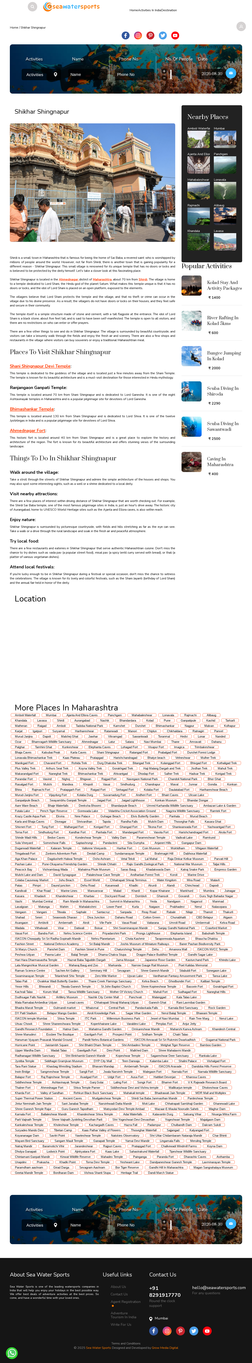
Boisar (98, 928)
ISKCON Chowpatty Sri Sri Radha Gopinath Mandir (48, 938)
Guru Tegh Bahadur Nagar (216, 896)
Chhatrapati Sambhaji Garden (184, 1103)
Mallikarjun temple (180, 1087)
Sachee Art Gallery (67, 970)
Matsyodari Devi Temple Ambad (124, 1109)
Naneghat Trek (58, 773)
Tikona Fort (155, 827)
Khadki (133, 885)
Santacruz (103, 912)
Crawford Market (216, 928)
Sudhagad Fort (187, 991)
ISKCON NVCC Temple (212, 949)
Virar (61, 928)
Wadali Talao (59, 1050)
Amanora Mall (178, 949)
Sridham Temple (152, 1034)
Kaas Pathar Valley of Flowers (101, 1130)
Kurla (135, 906)
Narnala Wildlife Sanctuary (215, 1071)
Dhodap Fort (146, 773)
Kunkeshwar (70, 747)
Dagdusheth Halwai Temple (64, 858)
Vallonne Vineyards (94, 848)
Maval (174, 784)
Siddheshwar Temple (28, 1082)
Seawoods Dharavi (65, 917)
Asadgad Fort (88, 1077)
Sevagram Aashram (92, 1167)
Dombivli (140, 896)
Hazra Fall (130, 1125)
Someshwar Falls (54, 842)
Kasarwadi (112, 885)
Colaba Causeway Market (31, 880)
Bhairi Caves (170, 795)
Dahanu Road (124, 917)
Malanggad (159, 997)
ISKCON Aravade (170, 1066)
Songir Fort (144, 1082)
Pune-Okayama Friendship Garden (64, 864)
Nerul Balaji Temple (173, 1013)
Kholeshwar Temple (66, 1125)
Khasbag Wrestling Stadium (64, 1066)
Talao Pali (21, 981)
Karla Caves (78, 752)
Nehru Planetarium (103, 938)
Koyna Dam (214, 1146)
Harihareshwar (84, 731)
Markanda (114, 965)
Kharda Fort (22, 1093)
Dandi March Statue (161, 1172)
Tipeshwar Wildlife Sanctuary (187, 1151)
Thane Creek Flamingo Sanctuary (110, 981)
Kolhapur (229, 725)
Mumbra (208, 890)
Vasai (106, 784)
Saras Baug (128, 869)
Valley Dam (119, 837)
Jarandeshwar (84, 1146)
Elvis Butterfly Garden (145, 816)
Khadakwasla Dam (158, 869)
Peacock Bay (23, 869)
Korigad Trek (223, 773)
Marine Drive (196, 874)
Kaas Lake (112, 1151)
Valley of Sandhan (51, 1093)
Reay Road (149, 912)
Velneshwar (182, 757)
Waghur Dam (217, 1109)
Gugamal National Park (221, 1039)
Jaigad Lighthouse (133, 800)
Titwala (61, 912)
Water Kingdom (167, 880)
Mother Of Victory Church (126, 991)
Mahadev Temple (112, 1156)
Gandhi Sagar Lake (200, 954)
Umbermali (202, 922)
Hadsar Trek (197, 773)
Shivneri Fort (23, 827)
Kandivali (21, 890)
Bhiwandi (45, 986)
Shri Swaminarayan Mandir (130, 928)
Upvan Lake (135, 976)
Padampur (154, 1125)
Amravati (195, 741)
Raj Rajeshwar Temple (55, 1077)
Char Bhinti (219, 1135)
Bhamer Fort (170, 1082)
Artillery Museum (67, 997)
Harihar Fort (124, 848)
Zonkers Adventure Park (61, 853)
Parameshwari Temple (151, 837)
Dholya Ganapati (25, 1151)
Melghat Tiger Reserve (175, 1045)
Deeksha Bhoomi (90, 805)
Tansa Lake (219, 976)
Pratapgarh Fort (70, 789)
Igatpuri (37, 731)
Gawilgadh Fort (86, 1050)
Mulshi (47, 784)
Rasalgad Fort (24, 784)
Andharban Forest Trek (145, 874)
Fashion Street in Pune (89, 949)
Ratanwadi (111, 731)
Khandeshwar (64, 896)
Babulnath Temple (213, 933)
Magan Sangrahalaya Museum (213, 1167)
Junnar (193, 784)
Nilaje (189, 912)
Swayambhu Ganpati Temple (68, 800)
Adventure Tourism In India (123, 1315)
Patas (18, 885)
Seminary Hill (98, 970)
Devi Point (113, 1050)
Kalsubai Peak (51, 752)
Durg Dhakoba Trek (109, 763)
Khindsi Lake (227, 960)
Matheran (21, 725)
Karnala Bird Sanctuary (183, 1007)
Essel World (92, 880)
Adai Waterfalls (132, 1114)
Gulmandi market (64, 1007)
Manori (132, 731)
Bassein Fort (194, 986)
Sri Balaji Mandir (99, 944)
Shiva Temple (66, 1018)
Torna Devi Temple (98, 1162)
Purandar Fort (24, 779)
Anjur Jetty (189, 1023)
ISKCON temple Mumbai (31, 1018)
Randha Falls (129, 821)
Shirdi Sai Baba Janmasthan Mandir (154, 1098)
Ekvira (60, 816)
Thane (175, 741)
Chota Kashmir (135, 938)
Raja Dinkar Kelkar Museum (186, 858)
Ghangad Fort (128, 827)
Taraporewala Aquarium (170, 938)
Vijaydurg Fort (58, 795)
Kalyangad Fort (199, 1130)
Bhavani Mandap (103, 1066)
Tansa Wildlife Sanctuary (84, 991)
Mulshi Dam (156, 821)
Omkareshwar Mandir (146, 1029)
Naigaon (154, 906)
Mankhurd (186, 890)
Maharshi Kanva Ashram (186, 1029)
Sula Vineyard (24, 842)
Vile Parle (105, 922)
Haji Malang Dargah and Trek (162, 768)
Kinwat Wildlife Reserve (75, 1156)
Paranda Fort (165, 1156)
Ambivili (43, 922)
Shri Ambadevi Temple (136, 1045)
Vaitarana (153, 922)
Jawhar (93, 736)
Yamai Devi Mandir (137, 1140)
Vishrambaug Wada (55, 869)
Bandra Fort (45, 933)
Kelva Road (227, 922)
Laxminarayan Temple (216, 1162)
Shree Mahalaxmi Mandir (174, 1050)
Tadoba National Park (89, 725)
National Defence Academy (61, 944)
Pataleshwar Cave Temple (103, 874)
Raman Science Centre (30, 970)
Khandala (21, 720)
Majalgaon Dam (210, 1119)
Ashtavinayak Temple (66, 1082)
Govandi (183, 896)
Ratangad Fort (139, 752)
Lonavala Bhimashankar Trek (34, 757)
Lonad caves (75, 1002)
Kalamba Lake (159, 1061)
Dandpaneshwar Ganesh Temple (171, 1162)
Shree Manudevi (25, 1034)
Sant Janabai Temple (75, 1103)
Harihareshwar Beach (214, 789)
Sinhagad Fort (125, 789)
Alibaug (211, 715)
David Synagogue (64, 874)
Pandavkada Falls (146, 1007)
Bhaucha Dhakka (206, 938)
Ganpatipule (188, 720)
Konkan (232, 784)
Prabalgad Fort (167, 752)
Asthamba (223, 1156)
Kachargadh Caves (101, 1125)
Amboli (61, 725)
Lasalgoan (21, 906)
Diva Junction (96, 917)
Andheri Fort (144, 795)
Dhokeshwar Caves (215, 1087)
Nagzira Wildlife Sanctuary (183, 811)
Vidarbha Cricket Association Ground (132, 811)
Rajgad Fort (108, 779)
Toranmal (164, 736)
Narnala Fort (180, 1071)
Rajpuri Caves (112, 1146)
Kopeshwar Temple (128, 1055)
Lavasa (42, 720)
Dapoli (47, 736)
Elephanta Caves (100, 747)
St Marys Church (26, 949)
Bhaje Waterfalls (58, 805)
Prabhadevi (177, 906)
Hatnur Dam (71, 1029)
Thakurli (228, 912)
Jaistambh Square (57, 1045)
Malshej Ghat (69, 736)
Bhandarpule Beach (123, 805)
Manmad (218, 901)
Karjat (18, 731)
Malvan (209, 725)
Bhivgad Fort (198, 763)
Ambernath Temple (136, 1066)
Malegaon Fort (152, 1071)
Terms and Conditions (126, 1342)
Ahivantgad (120, 773)
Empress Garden (225, 869)
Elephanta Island (181, 933)
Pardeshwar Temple (200, 1098)
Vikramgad (115, 736)
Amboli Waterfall (25, 715)
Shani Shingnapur (108, 752)
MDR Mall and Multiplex (210, 1093)
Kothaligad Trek (227, 763)
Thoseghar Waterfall (144, 1130)
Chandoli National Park (182, 779)
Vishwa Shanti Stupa (97, 1172)
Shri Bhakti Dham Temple (95, 1045)
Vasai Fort (21, 933)
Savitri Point (57, 1135)
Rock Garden (217, 1007)
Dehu (155, 949)
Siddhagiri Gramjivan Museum (63, 1061)
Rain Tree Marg (199, 1018)
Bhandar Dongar (197, 800)
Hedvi (184, 736)
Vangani (41, 912)
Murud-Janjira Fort (27, 795)
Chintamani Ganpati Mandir (32, 1156)
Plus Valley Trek (25, 768)
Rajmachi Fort (41, 789)
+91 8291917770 (165, 1292)
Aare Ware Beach (26, 805)
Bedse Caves (56, 837)
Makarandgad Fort (27, 773)
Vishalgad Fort (216, 1061)
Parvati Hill (221, 858)
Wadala (19, 928)
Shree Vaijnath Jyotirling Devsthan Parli (77, 1119)
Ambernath (65, 922)
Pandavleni (110, 842)
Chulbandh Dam (181, 1125)
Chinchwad (192, 885)
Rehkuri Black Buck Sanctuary (93, 1093)
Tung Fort (48, 827)
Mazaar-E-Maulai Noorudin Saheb (176, 1109)
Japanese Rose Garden (160, 960)
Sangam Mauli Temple (69, 1140)
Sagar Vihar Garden (138, 1013)
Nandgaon (173, 901)
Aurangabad (82, 720)
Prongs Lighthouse (148, 933)
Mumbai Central (42, 901)
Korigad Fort (101, 827)
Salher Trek (171, 773)
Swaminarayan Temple (29, 976)
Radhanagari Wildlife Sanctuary (35, 1055)
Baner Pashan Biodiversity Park (200, 944)
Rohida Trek (79, 763)
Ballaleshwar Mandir (54, 1114)
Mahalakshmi (87, 906)
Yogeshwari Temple (177, 1119)
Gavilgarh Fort (93, 1034)
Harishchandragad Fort (193, 832)
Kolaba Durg (85, 795)
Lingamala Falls (170, 1140)
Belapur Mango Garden (62, 1013)
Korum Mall (50, 991)
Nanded (220, 736)
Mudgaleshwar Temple (106, 1098)
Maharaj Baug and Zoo (83, 965)
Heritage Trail (129, 1172)
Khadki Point (67, 1162)
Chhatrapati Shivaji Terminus (128, 880)
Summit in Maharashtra (124, 901)
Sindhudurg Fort (48, 832)
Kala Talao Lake (186, 997)
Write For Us (121, 1325)
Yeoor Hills (22, 986)
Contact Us (119, 1294)
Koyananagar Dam (27, 1135)
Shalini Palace (188, 1061)
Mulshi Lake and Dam (29, 874)
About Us (118, 1286)
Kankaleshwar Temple (29, 1125)
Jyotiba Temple (24, 1061)
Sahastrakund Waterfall (144, 1151)
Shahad (20, 917)
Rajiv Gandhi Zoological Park (145, 864)
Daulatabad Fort (179, 789)
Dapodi (214, 885)
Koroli (173, 874)
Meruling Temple (200, 1140)
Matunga (44, 906)
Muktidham (178, 848)
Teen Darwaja (131, 1061)
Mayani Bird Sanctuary (29, 1140)
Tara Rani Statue (25, 1066)
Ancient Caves (72, 1098)
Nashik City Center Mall (103, 997)
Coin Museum (151, 848)
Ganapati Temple (104, 1140)
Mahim (64, 906)
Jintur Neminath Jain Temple (33, 1103)
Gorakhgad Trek (122, 768)
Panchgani (114, 715)
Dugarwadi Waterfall (28, 848)
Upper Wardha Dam (28, 1050)
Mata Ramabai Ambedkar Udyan (36, 1002)
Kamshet (119, 725)
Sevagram (124, 970)
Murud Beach (198, 816)
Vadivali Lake (184, 837)
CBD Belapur (204, 917)
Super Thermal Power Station (34, 1098)
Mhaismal (92, 1007)
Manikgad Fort (24, 763)
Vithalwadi (41, 928)
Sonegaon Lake (216, 970)
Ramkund (209, 837)
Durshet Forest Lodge (201, 752)
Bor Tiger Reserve (127, 1167)
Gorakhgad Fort (223, 986)
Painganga (140, 1156)
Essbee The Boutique (60, 1034)
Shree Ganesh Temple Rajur (33, 1109)
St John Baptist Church (116, 986)
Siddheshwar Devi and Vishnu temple (134, 1087)
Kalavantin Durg (163, 1114)
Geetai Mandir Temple (29, 1172)
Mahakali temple (134, 1093)
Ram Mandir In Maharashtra (81, 901)
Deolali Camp (95, 853)
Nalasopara (219, 906)
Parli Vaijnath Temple (28, 1119)
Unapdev (21, 1162)
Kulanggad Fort (170, 763)
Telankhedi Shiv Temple (70, 976)
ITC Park (90, 1018)
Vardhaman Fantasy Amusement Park (177, 976)
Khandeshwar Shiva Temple (95, 1114)
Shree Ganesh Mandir (155, 970)
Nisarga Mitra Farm (224, 1114)
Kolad (150, 720)
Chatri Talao (180, 1034)
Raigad (41, 725)
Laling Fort (120, 1082)
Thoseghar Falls (184, 821)
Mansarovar (95, 890)
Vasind (47, 779)
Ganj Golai (96, 1082)
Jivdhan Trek (199, 768)
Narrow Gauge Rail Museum (150, 965)
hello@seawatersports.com (219, 1288)
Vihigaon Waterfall (206, 848)
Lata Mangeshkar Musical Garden (37, 965)
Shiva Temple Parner (86, 1087)
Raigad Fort (98, 789)
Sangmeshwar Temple (54, 1071)
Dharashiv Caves (195, 1156)
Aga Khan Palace (26, 858)
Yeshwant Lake (130, 1162)
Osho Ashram (102, 858)
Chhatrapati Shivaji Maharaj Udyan (116, 1002)
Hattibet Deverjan (165, 1077)
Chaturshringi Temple (128, 949)
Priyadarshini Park (114, 933)
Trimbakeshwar (204, 747)
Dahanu (216, 741)
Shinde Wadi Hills (26, 837)
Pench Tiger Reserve (53, 811)
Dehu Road (88, 885)
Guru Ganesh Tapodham (77, 1109)
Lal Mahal (151, 858)
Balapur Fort (23, 1077)
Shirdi (60, 720)
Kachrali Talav (24, 991)
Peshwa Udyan (25, 954)
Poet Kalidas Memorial (193, 965)
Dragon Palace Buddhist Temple (157, 954)
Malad (117, 890)
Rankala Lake (208, 1055)
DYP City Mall (103, 1061)
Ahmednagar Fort (52, 1087)
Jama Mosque (125, 960)
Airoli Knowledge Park (101, 1013)
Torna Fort (21, 832)
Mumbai (51, 715)
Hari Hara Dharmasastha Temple (36, 960)
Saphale (81, 912)
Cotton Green (151, 917)
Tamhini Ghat (43, 747)
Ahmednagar (90, 741)
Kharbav (89, 896)
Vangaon (20, 912)
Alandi (171, 885)
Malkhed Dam (139, 1050)
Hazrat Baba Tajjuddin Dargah (87, 960)
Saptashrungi (84, 842)
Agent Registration (126, 1302)
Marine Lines (69, 890)
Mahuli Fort (160, 991)
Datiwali (79, 928)
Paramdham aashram (29, 1167)
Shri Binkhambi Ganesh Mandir (85, 1055)
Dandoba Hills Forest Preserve (211, 1066)
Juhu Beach (66, 880)
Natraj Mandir (23, 1146)
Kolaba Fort (151, 789)
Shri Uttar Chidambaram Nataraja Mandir (176, 1135)
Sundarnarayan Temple (129, 853)
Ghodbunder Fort (179, 981)
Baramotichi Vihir (53, 1146)
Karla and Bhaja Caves (29, 821)
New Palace (82, 816)
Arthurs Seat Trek (57, 768)
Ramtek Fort (218, 811)
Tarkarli (230, 720)
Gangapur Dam (191, 842)
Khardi (136, 890)
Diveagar (60, 821)
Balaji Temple (79, 954)
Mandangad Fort (133, 832)
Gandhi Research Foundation (34, 1029)
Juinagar (229, 890)
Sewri (38, 917)
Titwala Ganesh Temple (76, 986)
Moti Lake (148, 1103)
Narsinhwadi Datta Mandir (115, 1103)
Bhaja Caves (23, 752)
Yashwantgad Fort (219, 827)
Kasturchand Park (197, 960)
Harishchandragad (125, 757)
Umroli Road (177, 922)
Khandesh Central (223, 1029)
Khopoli (88, 784)
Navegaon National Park (142, 779)
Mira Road (193, 880)
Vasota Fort (161, 832)
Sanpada (126, 912)
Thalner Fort (23, 1087)
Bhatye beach (156, 757)
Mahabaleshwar (142, 715)
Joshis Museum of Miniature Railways (144, 944)
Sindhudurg (127, 784)
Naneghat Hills (216, 991)
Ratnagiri (198, 731)
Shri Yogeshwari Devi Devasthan (133, 1119)
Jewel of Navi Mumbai (164, 1018)
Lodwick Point (56, 1151)
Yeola (153, 901)
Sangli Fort (86, 1071)
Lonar (201, 736)
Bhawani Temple (206, 1013)
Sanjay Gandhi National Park (176, 928)
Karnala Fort (23, 1114)
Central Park (117, 1007)
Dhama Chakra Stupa (112, 954)
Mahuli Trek (225, 768)
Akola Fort (225, 832)
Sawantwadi (140, 736)
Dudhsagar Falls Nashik (30, 997)
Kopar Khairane (160, 890)
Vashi (18, 901)
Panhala (174, 816)
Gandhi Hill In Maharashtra (166, 1167)
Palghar (20, 747)
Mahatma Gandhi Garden (105, 1029)
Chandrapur (152, 784)
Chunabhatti (178, 917)
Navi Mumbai (152, 741)
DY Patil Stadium (26, 1013)
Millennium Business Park (123, 1018)
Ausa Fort (137, 1077)
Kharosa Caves (196, 1077)
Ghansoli (162, 896)
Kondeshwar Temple (88, 837)
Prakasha (43, 1162)
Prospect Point (122, 1034)
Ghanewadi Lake (224, 1103)
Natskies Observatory (125, 1135)
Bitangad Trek (141, 763)
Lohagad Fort (129, 747)
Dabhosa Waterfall (195, 853)
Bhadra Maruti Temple (29, 1007)
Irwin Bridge (22, 1071)
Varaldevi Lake (136, 1023)
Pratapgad (96, 757)
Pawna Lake (53, 954)
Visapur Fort (156, 747)
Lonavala (168, 715)
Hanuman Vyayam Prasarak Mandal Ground (43, 1039)
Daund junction (60, 885)
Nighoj (66, 779)
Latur (111, 741)
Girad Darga (61, 1167)
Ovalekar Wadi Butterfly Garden (57, 981)
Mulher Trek (208, 757)
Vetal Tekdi (128, 858)
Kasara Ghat (213, 821)
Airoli (86, 922)
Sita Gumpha (135, 842)
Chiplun (152, 731)
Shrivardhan (84, 821)
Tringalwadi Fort (25, 853)
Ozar (18, 741)
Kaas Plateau (71, 757)
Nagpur (189, 725)
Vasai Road (129, 922)
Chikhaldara (174, 731)
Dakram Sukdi (211, 1125)
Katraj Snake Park (192, 869)
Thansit (208, 912)
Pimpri (37, 885)
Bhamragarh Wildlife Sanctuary (51, 741)
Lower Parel (114, 906)
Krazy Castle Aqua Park (30, 816)
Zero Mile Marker (106, 976)
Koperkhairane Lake (104, 1023)
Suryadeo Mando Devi (29, 1130)
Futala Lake (22, 811)
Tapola (106, 821)
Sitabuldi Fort (187, 970)
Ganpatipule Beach (27, 800)
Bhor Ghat (214, 779)
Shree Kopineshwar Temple (158, 986)
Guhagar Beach (110, 816)
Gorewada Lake (88, 811)
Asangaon (21, 922)
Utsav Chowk (23, 1023)
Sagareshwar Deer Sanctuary (170, 1055)
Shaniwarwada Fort (184, 827)
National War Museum (188, 864)
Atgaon (227, 917)
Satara (129, 741)
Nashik (104, 720)
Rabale (171, 912)
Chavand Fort (52, 763)
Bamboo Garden (210, 1045)
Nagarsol (196, 901)
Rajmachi (190, 715)
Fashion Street (24, 944)
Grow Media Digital (165, 1347)
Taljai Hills (219, 864)
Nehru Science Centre (78, 933)
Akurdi (152, 885)
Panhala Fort (104, 832)
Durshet (140, 725)
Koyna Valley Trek (90, 768)
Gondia (212, 784)
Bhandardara (128, 720)
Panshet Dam (56, 949)
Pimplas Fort (164, 1023)
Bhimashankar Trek (90, 773)
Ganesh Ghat (157, 1002)
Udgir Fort (114, 1077)
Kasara (19, 896)
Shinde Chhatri (106, 864)
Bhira (18, 789)
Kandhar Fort (77, 832)
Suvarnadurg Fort (114, 795)
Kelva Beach (150, 981)
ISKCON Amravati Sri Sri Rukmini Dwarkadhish (164, 1039)
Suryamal (58, 731)
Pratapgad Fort (141, 1146)
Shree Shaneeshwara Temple (62, 1023)
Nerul (198, 906)
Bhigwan (85, 779)
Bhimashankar (165, 725)
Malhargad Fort (73, 827)
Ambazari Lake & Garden (219, 805)
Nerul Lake (226, 1018)
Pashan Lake (23, 864)
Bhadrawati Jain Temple (170, 1093)
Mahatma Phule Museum (94, 869)
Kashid (210, 720)
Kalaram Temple (61, 848)
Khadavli (39, 896)
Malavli (215, 880)
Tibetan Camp (63, 1130)
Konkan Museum (166, 800)
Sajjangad (173, 1130)
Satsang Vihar (192, 1114)
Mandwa (67, 784)
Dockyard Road (115, 896)
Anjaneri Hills (163, 842)
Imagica (179, 747)
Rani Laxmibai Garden (190, 1002)
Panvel (218, 731)
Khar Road (44, 890)
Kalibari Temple (210, 981)
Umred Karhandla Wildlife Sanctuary (170, 805)
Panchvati (135, 997)
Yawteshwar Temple (88, 1135)
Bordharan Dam (63, 1172)
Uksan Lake (196, 795)
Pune (167, 720)
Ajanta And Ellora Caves (82, 715)
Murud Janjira (23, 736)
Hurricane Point (25, 1045)
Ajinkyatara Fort (85, 1151)
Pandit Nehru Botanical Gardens (103, 1039)
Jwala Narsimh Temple (118, 1071)
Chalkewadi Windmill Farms (179, 1146)
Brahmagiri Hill (164, 853)
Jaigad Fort (104, 800)
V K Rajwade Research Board (207, 1082)
